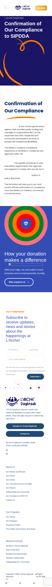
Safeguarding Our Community (18, 492)
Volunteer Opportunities (15, 558)
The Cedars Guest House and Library (21, 529)
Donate (41, 8)
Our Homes (10, 517)
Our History (10, 476)
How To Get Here (13, 550)
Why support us (17, 282)
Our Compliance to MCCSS (17, 496)
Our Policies (11, 488)
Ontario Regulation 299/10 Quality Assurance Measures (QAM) (20, 174)
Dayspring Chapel (13, 525)
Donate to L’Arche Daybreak (25, 426)
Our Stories (10, 480)
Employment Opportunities (16, 554)
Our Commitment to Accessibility (19, 484)
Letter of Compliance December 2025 (21, 199)
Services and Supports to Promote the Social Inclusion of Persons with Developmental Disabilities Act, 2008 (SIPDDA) (24, 158)
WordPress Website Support (25, 576)
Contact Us (25, 434)
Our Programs (11, 521)
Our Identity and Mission (15, 472)
